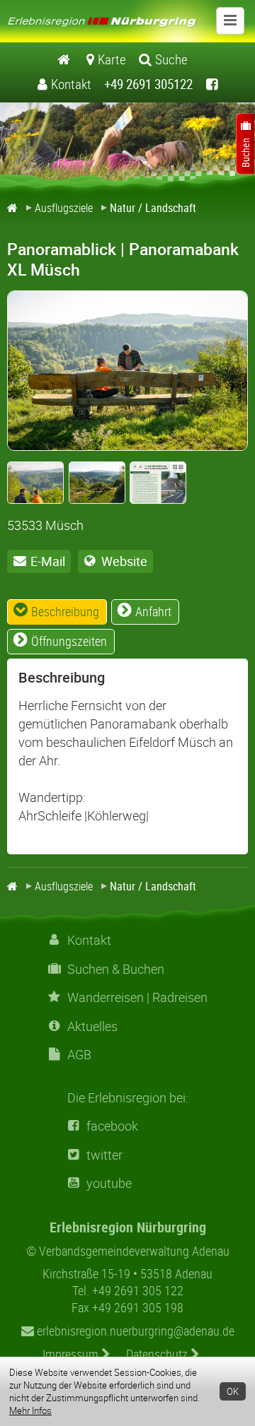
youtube (109, 1183)
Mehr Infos (30, 1410)
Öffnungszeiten (69, 640)
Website (124, 561)
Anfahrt (153, 611)
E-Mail (47, 561)
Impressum (71, 1353)
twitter (104, 1155)
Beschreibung (65, 611)
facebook (112, 1126)
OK (233, 1391)
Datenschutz (158, 1353)
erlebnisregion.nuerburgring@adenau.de (134, 1330)
